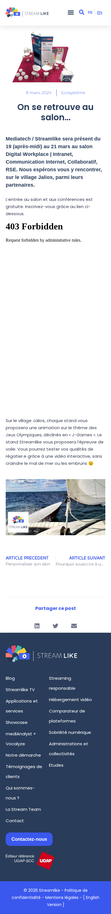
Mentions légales (62, 897)
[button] (71, 12)
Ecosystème (73, 92)
